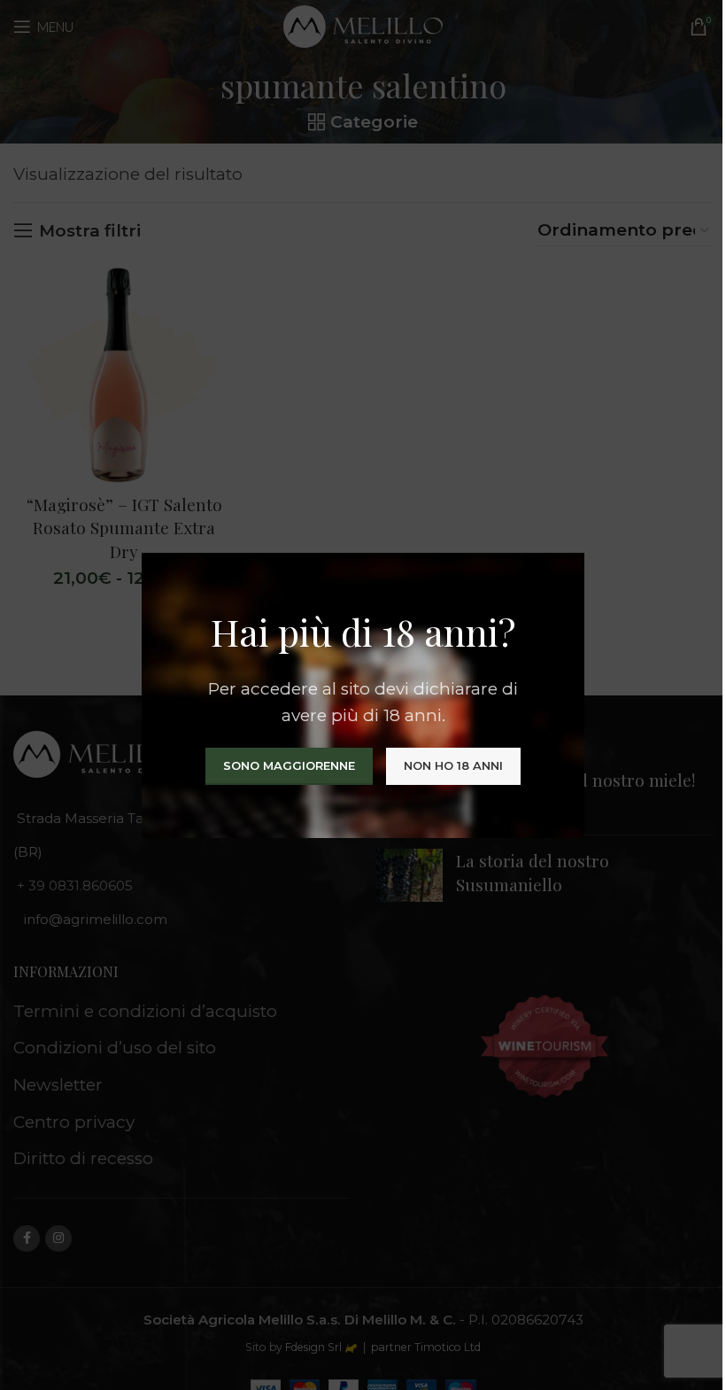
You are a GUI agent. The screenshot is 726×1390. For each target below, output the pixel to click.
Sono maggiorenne (289, 764)
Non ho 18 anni (453, 764)
